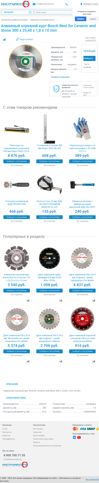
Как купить (38, 429)
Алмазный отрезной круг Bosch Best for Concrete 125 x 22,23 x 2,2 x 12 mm (16, 277)
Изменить (80, 19)
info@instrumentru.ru (45, 4)
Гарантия (37, 432)
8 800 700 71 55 (14, 455)
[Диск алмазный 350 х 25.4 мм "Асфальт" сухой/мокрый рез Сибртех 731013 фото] (49, 319)
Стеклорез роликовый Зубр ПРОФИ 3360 (16, 202)
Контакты (6, 432)
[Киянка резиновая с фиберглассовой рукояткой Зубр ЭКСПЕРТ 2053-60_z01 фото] (82, 185)
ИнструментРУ (92, 479)
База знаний (38, 435)
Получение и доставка (43, 439)
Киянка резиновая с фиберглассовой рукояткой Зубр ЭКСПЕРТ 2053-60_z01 (82, 205)
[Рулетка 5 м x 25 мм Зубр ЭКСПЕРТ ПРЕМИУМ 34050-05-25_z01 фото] (49, 185)
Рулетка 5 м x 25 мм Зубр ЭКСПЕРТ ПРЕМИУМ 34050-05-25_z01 (49, 204)
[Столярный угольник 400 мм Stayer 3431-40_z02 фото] (49, 129)
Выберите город (90, 4)
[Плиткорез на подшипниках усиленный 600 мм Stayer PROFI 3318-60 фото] (16, 129)
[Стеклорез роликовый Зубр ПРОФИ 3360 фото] (16, 185)
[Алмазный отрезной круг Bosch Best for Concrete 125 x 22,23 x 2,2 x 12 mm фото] (16, 258)
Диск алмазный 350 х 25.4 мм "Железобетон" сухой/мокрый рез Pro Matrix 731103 (16, 339)
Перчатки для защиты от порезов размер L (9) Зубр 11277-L (82, 148)
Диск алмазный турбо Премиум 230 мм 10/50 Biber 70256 (49, 277)
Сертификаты (8, 439)
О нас (4, 429)
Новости (6, 435)
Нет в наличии (16, 165)
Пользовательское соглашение (47, 446)
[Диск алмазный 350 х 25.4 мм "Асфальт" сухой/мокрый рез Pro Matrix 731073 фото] (82, 258)
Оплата (36, 442)
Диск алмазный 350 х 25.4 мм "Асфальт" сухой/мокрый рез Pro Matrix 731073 (82, 279)
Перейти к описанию (60, 77)
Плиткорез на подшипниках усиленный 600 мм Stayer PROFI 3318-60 (16, 149)
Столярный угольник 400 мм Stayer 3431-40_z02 (49, 147)
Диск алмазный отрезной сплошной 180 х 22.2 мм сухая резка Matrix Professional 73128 (82, 339)
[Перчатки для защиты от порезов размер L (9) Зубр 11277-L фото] (82, 129)
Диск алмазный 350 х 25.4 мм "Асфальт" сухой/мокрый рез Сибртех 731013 (49, 339)
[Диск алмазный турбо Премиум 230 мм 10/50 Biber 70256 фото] (49, 258)
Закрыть (93, 19)
